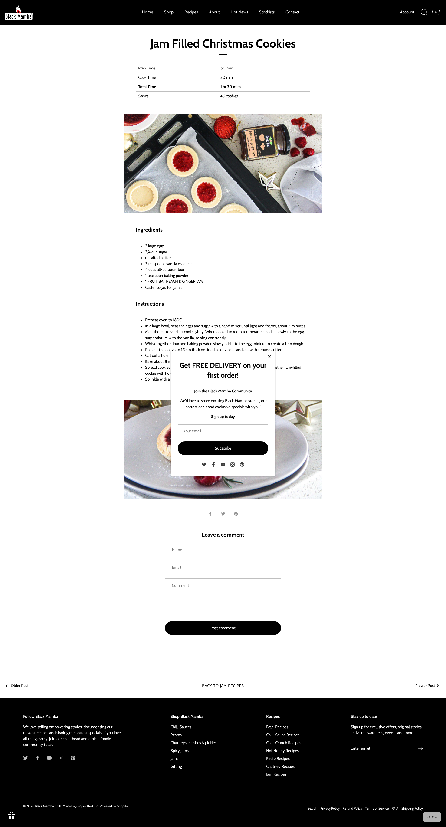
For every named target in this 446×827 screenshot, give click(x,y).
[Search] (424, 12)
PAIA (395, 808)
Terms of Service (377, 808)
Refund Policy (352, 808)
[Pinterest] (242, 464)
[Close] (269, 357)
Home (147, 12)
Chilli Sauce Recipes (282, 734)
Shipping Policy (412, 808)
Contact (292, 12)
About (214, 12)
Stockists (267, 12)
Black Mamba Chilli (48, 806)
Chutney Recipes (280, 766)
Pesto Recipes (278, 758)
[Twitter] (204, 464)
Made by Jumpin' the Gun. (81, 806)
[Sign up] (420, 748)
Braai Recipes (277, 727)
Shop (169, 12)
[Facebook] (213, 464)
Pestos (176, 734)
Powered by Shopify (114, 806)
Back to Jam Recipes (223, 685)
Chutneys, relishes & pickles (193, 742)
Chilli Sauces (181, 727)
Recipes (191, 12)
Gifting (176, 766)
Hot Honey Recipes (282, 750)
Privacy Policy (330, 808)
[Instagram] (232, 464)
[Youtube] (223, 464)
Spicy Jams (180, 750)
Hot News (239, 12)
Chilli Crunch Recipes (283, 742)
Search (312, 808)
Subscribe (223, 448)
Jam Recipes (276, 774)
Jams (174, 758)
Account (407, 12)
